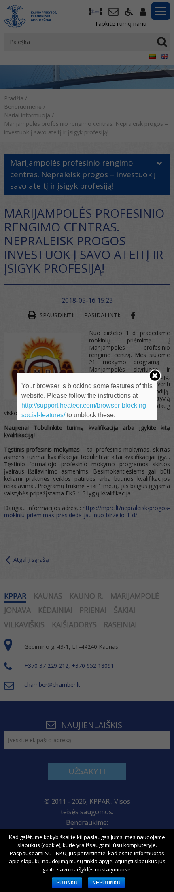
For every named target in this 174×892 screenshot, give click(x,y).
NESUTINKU (106, 883)
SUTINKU (67, 883)
